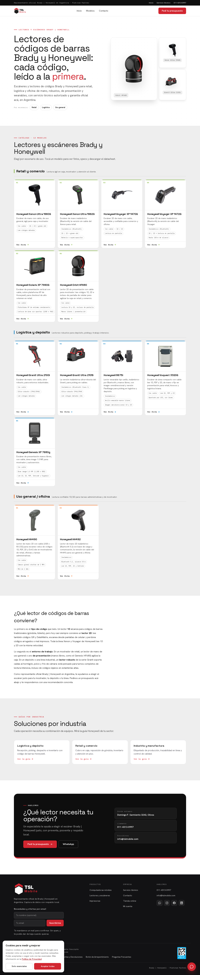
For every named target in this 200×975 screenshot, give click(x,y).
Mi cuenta (127, 906)
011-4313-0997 (180, 2)
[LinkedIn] (181, 903)
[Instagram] (167, 903)
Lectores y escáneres (100, 895)
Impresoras (95, 901)
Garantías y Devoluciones (71, 957)
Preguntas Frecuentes (121, 957)
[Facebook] (174, 903)
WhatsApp (68, 844)
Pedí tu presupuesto (172, 10)
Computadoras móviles (101, 890)
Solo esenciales (19, 966)
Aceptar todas (47, 966)
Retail (34, 107)
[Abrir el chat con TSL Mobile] (191, 966)
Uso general (60, 107)
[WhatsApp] (160, 903)
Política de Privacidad (32, 959)
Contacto (103, 10)
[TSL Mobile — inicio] (20, 11)
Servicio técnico (163, 2)
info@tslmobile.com (166, 895)
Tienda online (129, 901)
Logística (46, 107)
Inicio (151, 2)
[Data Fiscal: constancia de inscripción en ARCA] (181, 953)
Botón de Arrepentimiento (97, 957)
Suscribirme (55, 923)
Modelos (90, 10)
